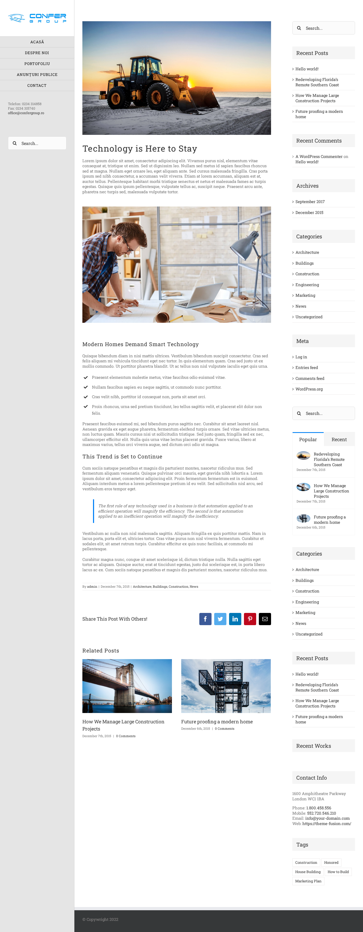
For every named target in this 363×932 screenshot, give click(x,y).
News (194, 586)
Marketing (305, 295)
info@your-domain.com (327, 818)
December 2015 (309, 212)
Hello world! (307, 68)
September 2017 (310, 201)
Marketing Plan (308, 881)
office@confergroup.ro (26, 112)
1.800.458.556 (318, 807)
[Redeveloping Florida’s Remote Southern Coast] (303, 454)
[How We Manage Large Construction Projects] (303, 485)
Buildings (160, 586)
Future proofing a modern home (217, 721)
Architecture (142, 586)
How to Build (338, 871)
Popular (308, 439)
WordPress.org (309, 389)
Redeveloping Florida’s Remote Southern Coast (317, 82)
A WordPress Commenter (319, 156)
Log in (301, 356)
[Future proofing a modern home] (303, 516)
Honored (331, 862)
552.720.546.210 (321, 813)
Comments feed (310, 378)
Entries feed (307, 367)
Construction (178, 586)
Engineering (307, 284)
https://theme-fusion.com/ (326, 823)
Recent (339, 439)
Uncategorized (309, 316)
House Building (308, 871)
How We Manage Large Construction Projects (317, 98)
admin (92, 586)
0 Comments (126, 736)
